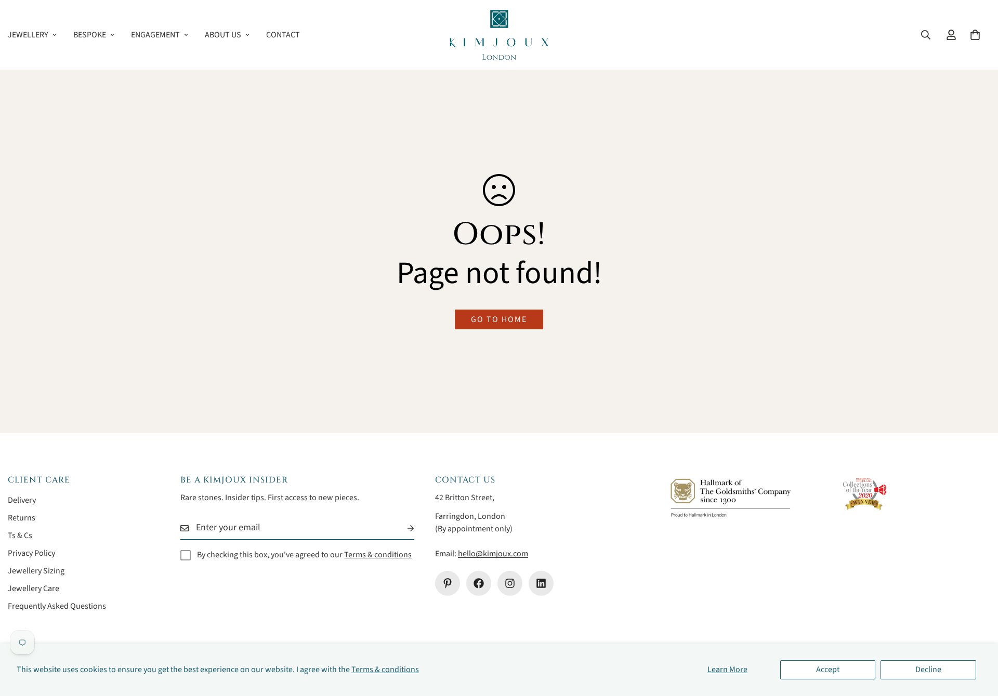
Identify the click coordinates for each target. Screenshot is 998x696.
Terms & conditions (385, 669)
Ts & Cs (20, 535)
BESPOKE (89, 35)
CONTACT (283, 35)
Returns (21, 518)
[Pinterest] (447, 583)
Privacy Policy (31, 553)
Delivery (22, 500)
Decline (928, 669)
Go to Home (499, 319)
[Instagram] (509, 583)
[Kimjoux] (499, 35)
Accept (827, 669)
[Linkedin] (541, 583)
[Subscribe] (402, 528)
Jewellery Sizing (36, 571)
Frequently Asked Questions (57, 606)
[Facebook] (478, 583)
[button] (975, 35)
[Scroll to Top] (978, 639)
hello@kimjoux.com (493, 553)
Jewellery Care (33, 588)
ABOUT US (223, 35)
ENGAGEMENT (155, 35)
